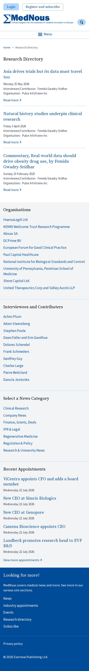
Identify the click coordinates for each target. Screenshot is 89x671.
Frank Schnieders (16, 351)
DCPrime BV (12, 240)
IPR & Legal (11, 429)
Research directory (17, 619)
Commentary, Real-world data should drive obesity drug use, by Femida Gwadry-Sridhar (39, 161)
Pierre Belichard (15, 372)
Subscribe (11, 626)
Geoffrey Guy (12, 358)
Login (11, 7)
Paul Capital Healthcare (21, 254)
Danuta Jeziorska (16, 379)
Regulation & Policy (17, 443)
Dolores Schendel (16, 344)
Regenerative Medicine (20, 436)
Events (8, 612)
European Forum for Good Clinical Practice (34, 247)
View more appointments (21, 560)
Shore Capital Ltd (16, 281)
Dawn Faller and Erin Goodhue (25, 337)
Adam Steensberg (16, 323)
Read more (11, 100)
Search (81, 22)
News (7, 598)
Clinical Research (16, 408)
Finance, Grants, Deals (19, 422)
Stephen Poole (14, 330)
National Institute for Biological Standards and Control (44, 261)
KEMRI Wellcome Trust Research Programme (36, 226)
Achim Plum (12, 316)
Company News (14, 415)
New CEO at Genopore (23, 512)
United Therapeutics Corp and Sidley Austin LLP (39, 288)
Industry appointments (20, 605)
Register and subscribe (43, 7)
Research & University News (24, 450)
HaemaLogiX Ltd (15, 219)
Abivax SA (10, 233)
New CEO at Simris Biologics (29, 498)
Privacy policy (13, 643)
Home (6, 47)
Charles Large (13, 365)
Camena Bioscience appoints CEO (34, 526)
